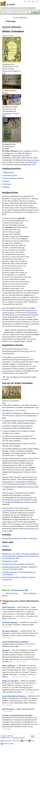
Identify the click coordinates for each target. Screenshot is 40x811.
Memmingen (15, 500)
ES (33, 1)
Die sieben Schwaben (10, 631)
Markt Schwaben (8, 709)
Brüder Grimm (25, 351)
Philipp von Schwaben (10, 681)
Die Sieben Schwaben (10, 622)
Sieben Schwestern (29, 593)
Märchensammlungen (9, 351)
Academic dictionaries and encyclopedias (18, 8)
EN (29, 1)
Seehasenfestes (7, 482)
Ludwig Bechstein (8, 353)
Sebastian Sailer (29, 299)
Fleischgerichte (7, 410)
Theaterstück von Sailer (10, 561)
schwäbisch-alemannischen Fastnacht (18, 502)
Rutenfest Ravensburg (24, 497)
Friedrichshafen (20, 482)
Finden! (35, 12)
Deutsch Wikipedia (20, 18)
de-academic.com (8, 3)
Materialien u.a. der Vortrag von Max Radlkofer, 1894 (20, 556)
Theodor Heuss (7, 371)
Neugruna (21, 421)
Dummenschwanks (32, 160)
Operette (26, 377)
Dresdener (7, 421)
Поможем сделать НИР (19, 590)
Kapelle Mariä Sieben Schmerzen (14, 696)
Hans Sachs (17, 198)
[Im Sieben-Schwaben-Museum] (11, 88)
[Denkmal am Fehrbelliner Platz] (11, 398)
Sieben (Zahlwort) (8, 665)
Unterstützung (15, 737)
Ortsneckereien (7, 510)
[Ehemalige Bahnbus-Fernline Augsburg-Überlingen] (11, 142)
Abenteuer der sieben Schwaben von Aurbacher (18, 564)
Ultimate (19, 487)
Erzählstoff (27, 151)
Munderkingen (7, 113)
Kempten (26, 438)
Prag (37, 407)
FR (37, 1)
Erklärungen (11, 21)
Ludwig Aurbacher (8, 312)
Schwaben (14, 155)
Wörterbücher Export (6, 740)
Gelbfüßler (5, 546)
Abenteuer (10, 153)
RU (25, 1)
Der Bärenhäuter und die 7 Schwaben (15, 567)
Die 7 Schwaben (8, 489)
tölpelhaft (28, 153)
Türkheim (23, 426)
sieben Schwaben (8, 607)
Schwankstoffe (32, 312)
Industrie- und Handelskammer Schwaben (17, 715)
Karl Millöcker (14, 377)
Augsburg (24, 431)
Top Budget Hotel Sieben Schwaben (15, 642)
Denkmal (18, 415)
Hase (35, 162)
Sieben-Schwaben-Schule (26, 423)
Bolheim (25, 458)
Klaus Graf (33, 538)
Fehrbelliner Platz (30, 415)
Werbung (22, 737)
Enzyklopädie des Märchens (11, 538)
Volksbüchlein (29, 310)
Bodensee (32, 482)
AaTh (29, 164)
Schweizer (17, 524)
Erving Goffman (7, 522)
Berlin (4, 418)
